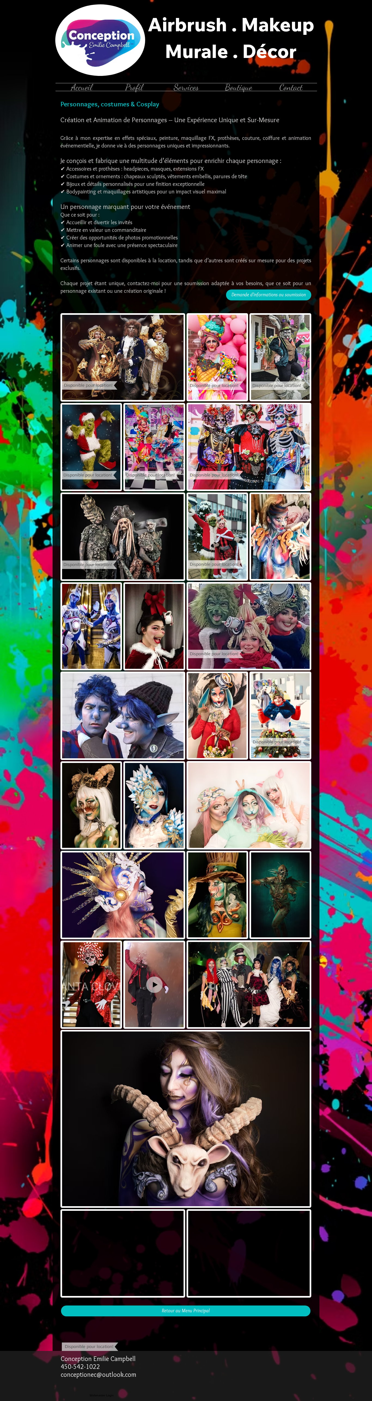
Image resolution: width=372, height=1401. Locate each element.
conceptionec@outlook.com (98, 1374)
